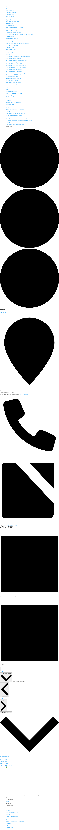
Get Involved (9, 818)
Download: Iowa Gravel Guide (14, 69)
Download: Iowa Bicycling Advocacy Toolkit (18, 56)
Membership (9, 86)
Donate (8, 111)
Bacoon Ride (9, 23)
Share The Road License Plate (14, 93)
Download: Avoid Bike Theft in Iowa (16, 67)
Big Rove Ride (10, 25)
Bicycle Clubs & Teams (12, 80)
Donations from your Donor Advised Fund (17, 119)
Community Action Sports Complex (16, 113)
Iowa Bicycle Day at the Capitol (14, 18)
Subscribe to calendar (6, 712)
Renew (8, 89)
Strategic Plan (10, 104)
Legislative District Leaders (13, 32)
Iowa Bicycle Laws (11, 51)
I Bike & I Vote (10, 36)
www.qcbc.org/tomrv (11, 525)
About (7, 98)
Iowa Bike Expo (10, 14)
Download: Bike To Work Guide (14, 71)
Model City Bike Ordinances (13, 40)
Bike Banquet (10, 16)
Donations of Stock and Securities (15, 117)
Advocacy (8, 29)
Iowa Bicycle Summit (12, 12)
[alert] (29, 563)
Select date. (16, 681)
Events (8, 9)
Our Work (8, 100)
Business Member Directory (13, 78)
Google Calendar (4, 756)
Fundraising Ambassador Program (15, 124)
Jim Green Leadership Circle (14, 115)
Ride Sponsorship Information (14, 27)
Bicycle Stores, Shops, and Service (15, 84)
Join (7, 87)
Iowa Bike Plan (10, 47)
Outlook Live (3, 761)
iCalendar (2, 758)
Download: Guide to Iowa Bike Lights (16, 73)
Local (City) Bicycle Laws (12, 53)
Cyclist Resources (11, 49)
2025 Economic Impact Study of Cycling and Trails (19, 34)
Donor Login (9, 95)
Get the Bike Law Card (12, 812)
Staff (7, 108)
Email (7, 801)
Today (1, 671)
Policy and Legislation (12, 31)
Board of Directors (11, 106)
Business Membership (12, 91)
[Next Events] (0, 670)
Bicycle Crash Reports (12, 38)
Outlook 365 (3, 759)
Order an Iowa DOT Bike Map (14, 75)
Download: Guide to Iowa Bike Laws (16, 64)
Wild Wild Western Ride (12, 21)
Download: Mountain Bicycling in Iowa (16, 60)
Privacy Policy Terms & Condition (15, 109)
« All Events (3, 312)
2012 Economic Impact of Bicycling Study (17, 43)
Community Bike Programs (13, 82)
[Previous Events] (0, 668)
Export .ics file (4, 763)
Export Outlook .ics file (6, 765)
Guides (8, 54)
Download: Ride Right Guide (14, 62)
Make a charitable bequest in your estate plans (19, 120)
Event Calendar (10, 10)
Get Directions (24, 394)
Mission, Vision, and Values (13, 102)
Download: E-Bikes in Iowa (13, 58)
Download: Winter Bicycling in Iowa (16, 65)
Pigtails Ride (9, 20)
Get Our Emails (10, 97)
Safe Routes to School (12, 45)
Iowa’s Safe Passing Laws (13, 42)
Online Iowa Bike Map (12, 76)
